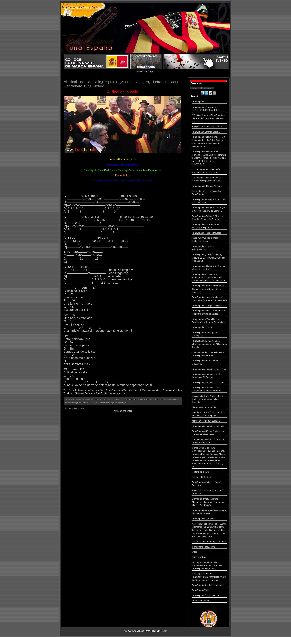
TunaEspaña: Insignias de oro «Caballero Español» (206, 226)
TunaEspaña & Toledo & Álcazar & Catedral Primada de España (208, 218)
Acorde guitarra (92, 390)
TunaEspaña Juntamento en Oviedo (208, 382)
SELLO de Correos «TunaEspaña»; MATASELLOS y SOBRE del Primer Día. (208, 118)
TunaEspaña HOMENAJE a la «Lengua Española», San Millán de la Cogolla (209, 344)
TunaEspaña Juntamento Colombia (208, 426)
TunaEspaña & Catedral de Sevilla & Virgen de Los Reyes (209, 267)
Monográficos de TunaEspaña (206, 421)
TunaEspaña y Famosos (203, 519)
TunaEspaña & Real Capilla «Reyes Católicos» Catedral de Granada (208, 209)
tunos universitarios (117, 393)
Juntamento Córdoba (202, 477)
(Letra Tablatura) (76, 390)
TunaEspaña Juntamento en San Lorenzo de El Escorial (207, 375)
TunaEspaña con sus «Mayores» (207, 233)
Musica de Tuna (82, 393)
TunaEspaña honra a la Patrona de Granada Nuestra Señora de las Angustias (208, 289)
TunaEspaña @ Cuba (202, 327)
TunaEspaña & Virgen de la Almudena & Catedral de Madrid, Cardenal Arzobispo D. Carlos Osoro (208, 277)
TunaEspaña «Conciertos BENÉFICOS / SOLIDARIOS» (205, 108)
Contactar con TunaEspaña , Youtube (209, 541)
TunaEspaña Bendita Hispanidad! (207, 585)
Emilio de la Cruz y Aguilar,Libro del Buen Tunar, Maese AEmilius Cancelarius (208, 399)
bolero (129, 399)
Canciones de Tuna (138, 390)
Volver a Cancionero (145, 71)
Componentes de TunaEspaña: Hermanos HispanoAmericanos (206, 179)
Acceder (163, 631)
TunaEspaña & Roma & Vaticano (207, 186)
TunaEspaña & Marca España (206, 132)
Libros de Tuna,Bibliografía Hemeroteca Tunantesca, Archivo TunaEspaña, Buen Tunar (207, 565)
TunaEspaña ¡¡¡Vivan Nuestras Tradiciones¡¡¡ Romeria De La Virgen (209, 321)
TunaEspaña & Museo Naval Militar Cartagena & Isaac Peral (208, 433)
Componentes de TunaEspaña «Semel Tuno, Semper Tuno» (206, 171)
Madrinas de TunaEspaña (204, 407)
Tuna (152, 399)
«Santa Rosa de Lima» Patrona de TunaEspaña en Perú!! (208, 354)
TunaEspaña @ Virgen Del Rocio (207, 306)
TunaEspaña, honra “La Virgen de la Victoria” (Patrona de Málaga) (208, 312)
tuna (93, 393)
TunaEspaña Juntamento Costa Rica (209, 369)
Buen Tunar (105, 390)
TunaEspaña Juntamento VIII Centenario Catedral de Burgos (206, 389)
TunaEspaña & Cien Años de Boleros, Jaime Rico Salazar (209, 512)
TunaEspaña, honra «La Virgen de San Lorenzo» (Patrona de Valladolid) (209, 299)
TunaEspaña (102, 393)
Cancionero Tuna (120, 390)
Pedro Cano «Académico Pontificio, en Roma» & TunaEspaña (208, 414)
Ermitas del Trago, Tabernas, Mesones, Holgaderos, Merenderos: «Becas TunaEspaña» (208, 502)
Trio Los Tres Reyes (141, 399)
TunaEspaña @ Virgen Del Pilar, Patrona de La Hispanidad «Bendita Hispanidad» (208, 257)
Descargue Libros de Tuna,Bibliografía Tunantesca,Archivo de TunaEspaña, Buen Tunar (209, 577)
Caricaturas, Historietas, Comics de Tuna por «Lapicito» (208, 441)
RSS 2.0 (85, 403)
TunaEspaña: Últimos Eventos (206, 595)
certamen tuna (154, 390)
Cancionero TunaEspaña (203, 547)
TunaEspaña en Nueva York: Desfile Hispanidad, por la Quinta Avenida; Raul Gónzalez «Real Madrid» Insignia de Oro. (208, 142)
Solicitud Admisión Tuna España (207, 127)
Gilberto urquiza (170, 390)
